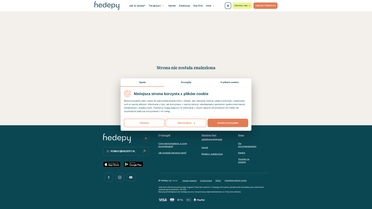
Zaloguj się (240, 5)
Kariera (241, 153)
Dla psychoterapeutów (247, 145)
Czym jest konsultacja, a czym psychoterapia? (172, 145)
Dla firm (198, 5)
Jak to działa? (137, 5)
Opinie (172, 5)
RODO (218, 181)
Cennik (204, 147)
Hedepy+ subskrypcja (212, 154)
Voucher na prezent (243, 160)
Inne (208, 5)
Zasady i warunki (189, 181)
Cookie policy (206, 181)
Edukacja (184, 5)
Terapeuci (155, 5)
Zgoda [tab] (142, 82)
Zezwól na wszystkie (227, 123)
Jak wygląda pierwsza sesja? (172, 153)
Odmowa (144, 123)
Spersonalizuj (184, 123)
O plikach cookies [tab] (229, 82)
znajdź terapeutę (265, 5)
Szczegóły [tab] (186, 82)
